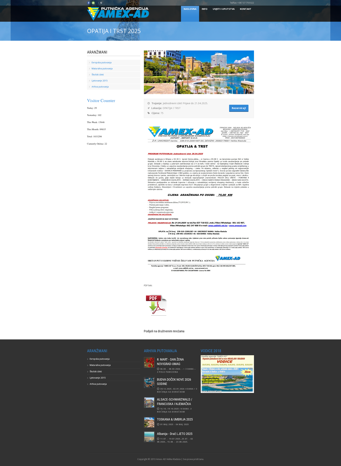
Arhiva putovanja (100, 86)
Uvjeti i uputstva (224, 8)
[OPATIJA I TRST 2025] (199, 93)
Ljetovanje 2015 (99, 80)
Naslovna (190, 8)
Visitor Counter (101, 100)
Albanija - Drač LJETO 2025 (174, 434)
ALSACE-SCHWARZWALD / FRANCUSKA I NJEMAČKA (174, 401)
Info (204, 8)
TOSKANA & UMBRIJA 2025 (175, 419)
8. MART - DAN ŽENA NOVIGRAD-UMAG (170, 361)
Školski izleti (98, 74)
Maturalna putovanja (102, 68)
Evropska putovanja (102, 62)
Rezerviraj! (239, 108)
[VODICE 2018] (227, 392)
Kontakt (245, 8)
